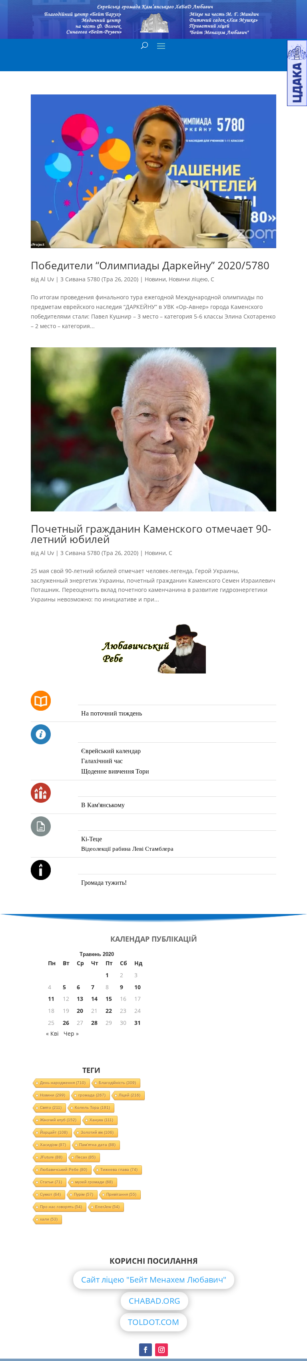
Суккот (50, 1194)
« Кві (52, 1033)
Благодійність (117, 1082)
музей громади (94, 1182)
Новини (155, 279)
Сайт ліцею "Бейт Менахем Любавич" (153, 1279)
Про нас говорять (61, 1207)
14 (94, 998)
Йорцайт (54, 1132)
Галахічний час (102, 761)
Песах (86, 1157)
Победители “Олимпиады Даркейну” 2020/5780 (150, 265)
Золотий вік (97, 1132)
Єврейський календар (111, 751)
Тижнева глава (119, 1169)
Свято (51, 1107)
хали (49, 1219)
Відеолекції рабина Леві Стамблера (127, 849)
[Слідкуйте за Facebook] (145, 1349)
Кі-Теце (91, 839)
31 (137, 1022)
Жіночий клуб (58, 1120)
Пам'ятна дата (97, 1145)
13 (80, 998)
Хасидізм (53, 1145)
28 (94, 1022)
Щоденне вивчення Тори (115, 771)
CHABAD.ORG (154, 1300)
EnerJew (107, 1207)
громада (92, 1095)
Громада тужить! (104, 882)
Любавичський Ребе (63, 1169)
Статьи (51, 1182)
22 (109, 1010)
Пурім (83, 1194)
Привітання (121, 1194)
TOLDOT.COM (153, 1322)
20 (80, 1010)
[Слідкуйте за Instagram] (161, 1349)
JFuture (51, 1157)
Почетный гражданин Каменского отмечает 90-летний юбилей (151, 533)
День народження (63, 1082)
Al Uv (47, 279)
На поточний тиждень (111, 713)
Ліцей (129, 1095)
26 (66, 1022)
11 (51, 998)
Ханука (101, 1120)
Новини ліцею (188, 279)
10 (137, 987)
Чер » (71, 1033)
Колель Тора (92, 1107)
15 (109, 998)
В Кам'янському (103, 805)
